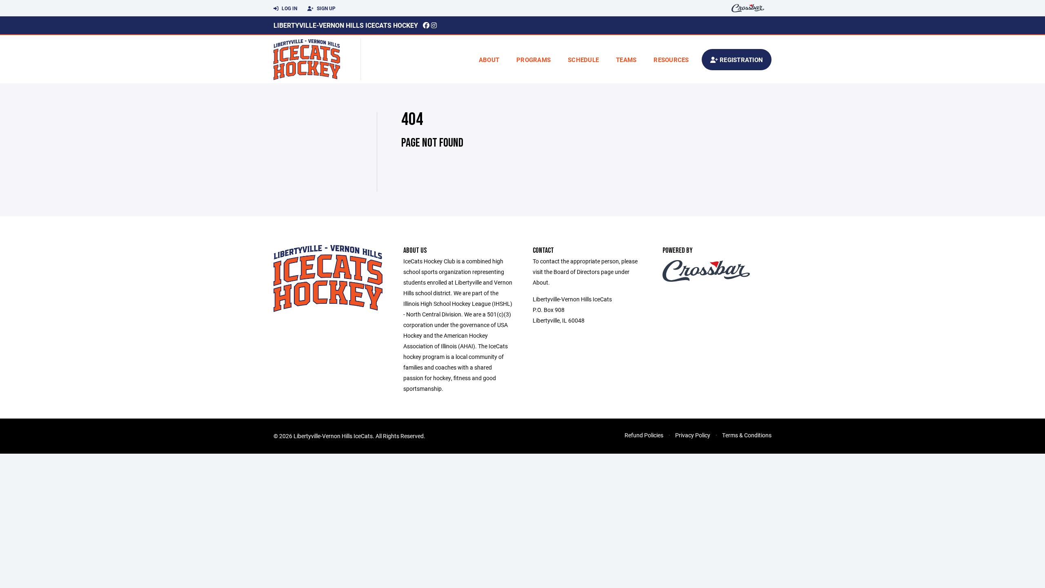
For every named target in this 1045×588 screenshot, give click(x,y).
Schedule (583, 60)
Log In (288, 8)
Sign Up (326, 8)
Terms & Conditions (747, 435)
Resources (671, 60)
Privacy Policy (692, 435)
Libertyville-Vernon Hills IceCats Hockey (345, 25)
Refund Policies (644, 435)
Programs (533, 60)
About (489, 60)
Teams (626, 60)
